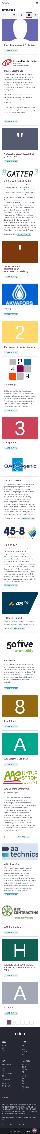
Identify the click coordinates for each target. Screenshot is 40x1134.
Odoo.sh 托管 (6, 1064)
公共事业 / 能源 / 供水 (11, 50)
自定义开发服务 (7, 1073)
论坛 (3, 1050)
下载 (23, 1045)
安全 (23, 1089)
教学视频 (4, 1045)
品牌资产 (24, 1067)
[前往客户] (20, 30)
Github (24, 1049)
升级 (3, 1071)
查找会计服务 (6, 1079)
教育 (3, 1076)
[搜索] (14, 15)
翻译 (23, 1054)
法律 (23, 1087)
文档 (3, 1048)
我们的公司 (25, 1064)
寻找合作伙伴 (6, 1083)
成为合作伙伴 (6, 1086)
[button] (37, 3)
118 (27, 1022)
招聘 (23, 1072)
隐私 (27, 1087)
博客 (23, 1081)
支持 (3, 1068)
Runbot (24, 1052)
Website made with (17, 1131)
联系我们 (24, 1069)
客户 (23, 1083)
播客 (23, 1078)
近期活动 (24, 1076)
